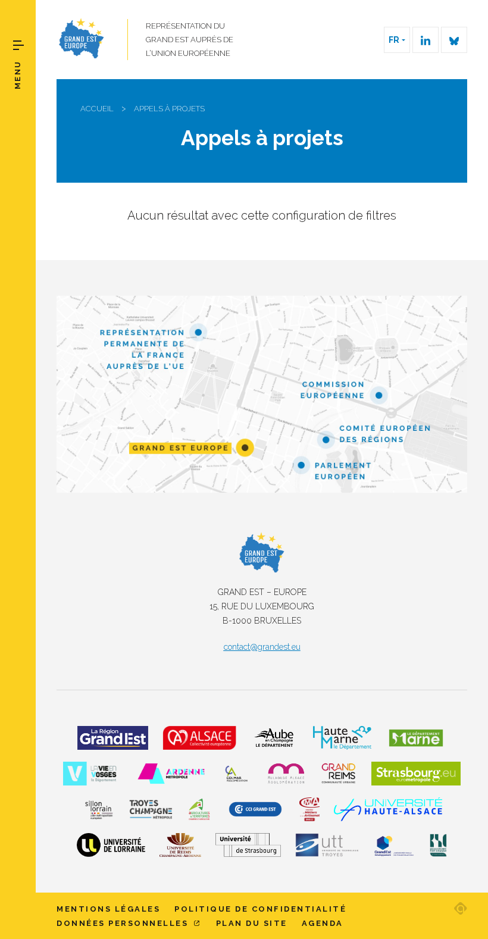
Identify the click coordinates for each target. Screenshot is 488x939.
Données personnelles (124, 923)
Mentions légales (108, 908)
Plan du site (251, 923)
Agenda (322, 923)
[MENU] (18, 45)
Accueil (97, 108)
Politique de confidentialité (260, 908)
